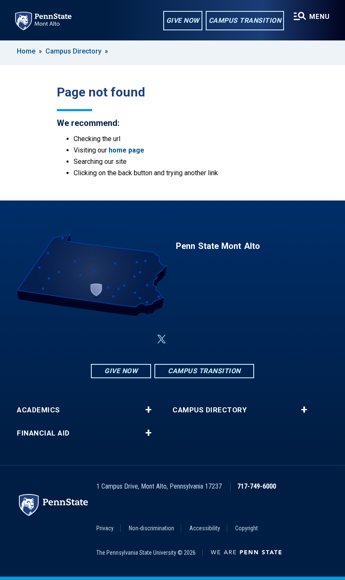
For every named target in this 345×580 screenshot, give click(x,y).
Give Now (182, 20)
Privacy (105, 528)
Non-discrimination (151, 528)
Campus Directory (73, 51)
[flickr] (182, 339)
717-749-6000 (256, 486)
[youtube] (204, 339)
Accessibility (204, 528)
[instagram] (225, 339)
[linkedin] (141, 339)
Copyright (246, 528)
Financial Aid (43, 433)
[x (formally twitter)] (161, 339)
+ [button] (148, 410)
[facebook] (119, 339)
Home (26, 51)
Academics (38, 410)
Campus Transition (245, 20)
